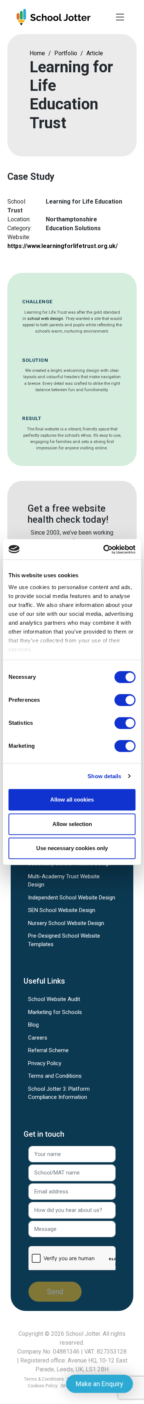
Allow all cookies (72, 799)
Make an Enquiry (99, 1384)
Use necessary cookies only (72, 848)
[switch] (125, 700)
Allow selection (72, 824)
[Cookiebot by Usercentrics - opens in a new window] (104, 549)
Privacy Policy (44, 1063)
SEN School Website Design (61, 910)
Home (37, 53)
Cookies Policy (43, 1385)
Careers (37, 1037)
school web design (45, 318)
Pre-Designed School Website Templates (64, 940)
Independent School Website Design (71, 897)
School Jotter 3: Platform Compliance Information (59, 1093)
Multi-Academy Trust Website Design (64, 880)
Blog (33, 1024)
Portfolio (65, 53)
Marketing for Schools (55, 1012)
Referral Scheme (48, 1050)
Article (94, 53)
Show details (104, 776)
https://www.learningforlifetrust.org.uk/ (62, 246)
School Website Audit (54, 999)
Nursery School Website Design (66, 923)
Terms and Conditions (55, 1076)
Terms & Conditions (44, 1379)
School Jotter (83, 1333)
